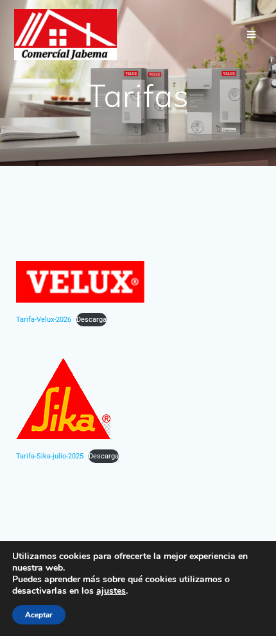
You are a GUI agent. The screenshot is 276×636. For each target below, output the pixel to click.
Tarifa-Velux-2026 (43, 319)
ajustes (111, 591)
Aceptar (39, 615)
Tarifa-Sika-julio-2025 (49, 456)
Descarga (91, 319)
